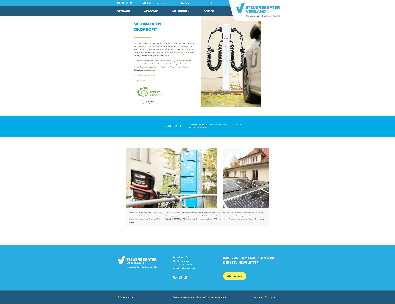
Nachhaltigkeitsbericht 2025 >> (145, 75)
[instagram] (180, 277)
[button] (206, 3)
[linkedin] (185, 277)
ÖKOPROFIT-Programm (179, 52)
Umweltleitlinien (140, 80)
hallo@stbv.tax (188, 268)
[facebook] (175, 277)
